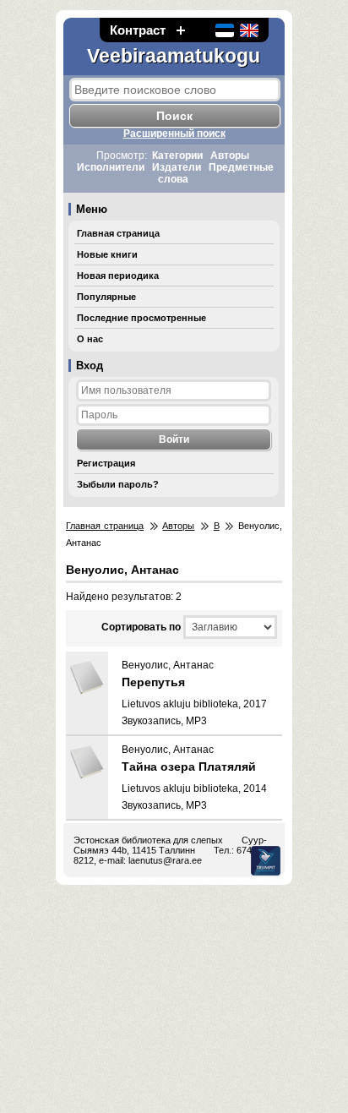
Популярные (106, 297)
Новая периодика (118, 275)
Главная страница (118, 233)
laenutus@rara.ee (165, 860)
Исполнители (110, 167)
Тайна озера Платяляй (189, 766)
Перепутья (153, 682)
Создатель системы (265, 861)
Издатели (176, 167)
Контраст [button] (138, 30)
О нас (90, 339)
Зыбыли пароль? (118, 484)
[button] (181, 30)
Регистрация (106, 463)
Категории (177, 155)
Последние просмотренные (141, 318)
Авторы (229, 155)
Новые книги (107, 254)
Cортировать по (141, 627)
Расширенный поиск (174, 133)
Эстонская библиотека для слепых (148, 840)
